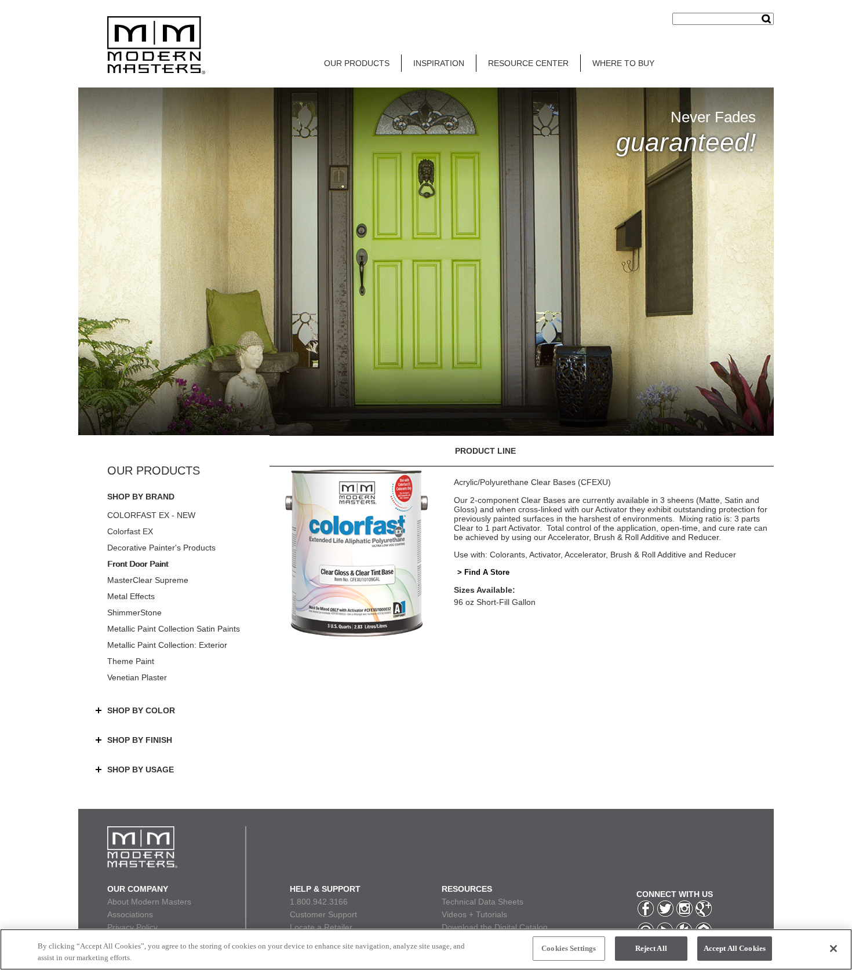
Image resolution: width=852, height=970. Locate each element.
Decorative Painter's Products (161, 547)
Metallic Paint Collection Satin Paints (173, 628)
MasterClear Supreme (147, 580)
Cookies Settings (568, 948)
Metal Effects (131, 596)
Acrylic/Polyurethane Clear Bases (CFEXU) (532, 482)
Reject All (651, 948)
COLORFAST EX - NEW (151, 515)
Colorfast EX (130, 531)
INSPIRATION (438, 63)
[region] (426, 949)
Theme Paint (130, 661)
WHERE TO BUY (623, 63)
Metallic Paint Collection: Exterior (167, 645)
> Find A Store (483, 572)
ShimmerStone (134, 612)
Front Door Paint (137, 563)
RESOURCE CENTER (528, 63)
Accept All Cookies (735, 948)
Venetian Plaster (137, 677)
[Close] (833, 948)
